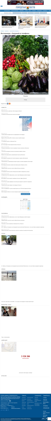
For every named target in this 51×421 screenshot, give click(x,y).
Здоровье (21, 10)
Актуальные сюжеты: (8, 12)
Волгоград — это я (46, 402)
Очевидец (24, 408)
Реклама (44, 411)
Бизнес (23, 400)
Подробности (46, 395)
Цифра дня (4, 340)
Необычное (39, 10)
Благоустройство (14, 10)
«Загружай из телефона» (14, 31)
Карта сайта (45, 415)
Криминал (29, 399)
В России (3, 375)
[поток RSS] (8, 410)
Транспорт (29, 407)
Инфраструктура (30, 405)
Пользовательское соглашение (15, 418)
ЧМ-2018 (36, 397)
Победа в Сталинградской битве (38, 400)
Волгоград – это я (6, 304)
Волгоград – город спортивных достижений (38, 404)
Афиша (3, 269)
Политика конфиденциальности (25, 418)
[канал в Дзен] (6, 410)
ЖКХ (30, 10)
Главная (2, 31)
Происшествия (7, 10)
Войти (45, 416)
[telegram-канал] (1, 410)
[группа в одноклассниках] (4, 410)
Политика (24, 397)
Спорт (26, 10)
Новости (3, 107)
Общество (24, 402)
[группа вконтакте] (3, 410)
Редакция (13, 406)
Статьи (3, 233)
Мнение (45, 399)
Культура (34, 10)
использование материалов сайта (6, 420)
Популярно (4, 213)
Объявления (46, 408)
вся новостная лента (25, 194)
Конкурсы (45, 10)
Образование (29, 400)
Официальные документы (15, 408)
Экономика (24, 399)
